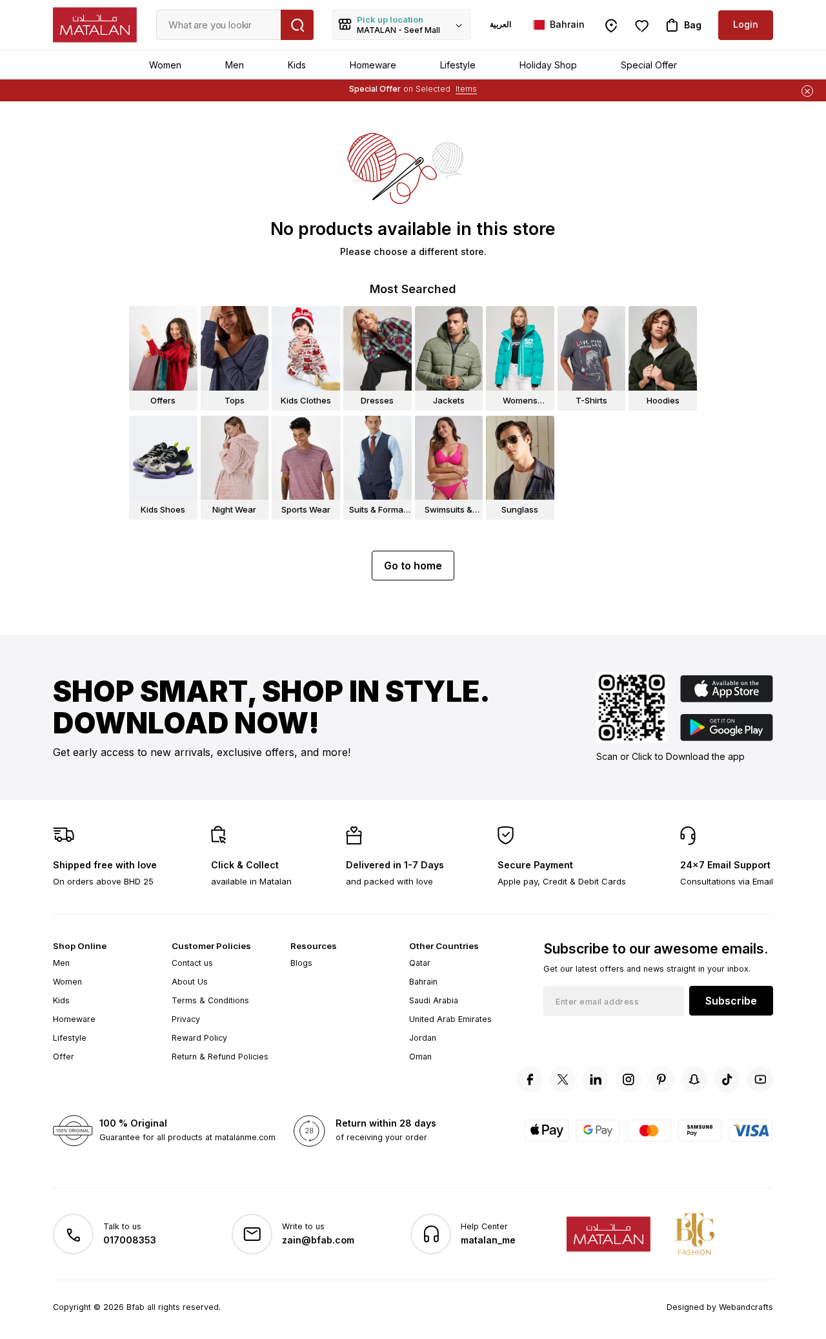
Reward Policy (199, 1038)
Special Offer (649, 64)
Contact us (192, 963)
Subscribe (731, 1000)
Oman (420, 1056)
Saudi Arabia (433, 1000)
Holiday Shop (548, 64)
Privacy (186, 1019)
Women (165, 64)
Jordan (422, 1038)
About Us (190, 981)
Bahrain (423, 981)
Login (745, 24)
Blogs (301, 963)
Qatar (419, 963)
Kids (297, 64)
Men (234, 64)
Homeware (373, 64)
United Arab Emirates (450, 1019)
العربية (500, 24)
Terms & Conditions (210, 1000)
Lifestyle (458, 64)
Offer (63, 1056)
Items (466, 89)
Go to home (413, 565)
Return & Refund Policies (220, 1056)
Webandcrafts (746, 1307)
